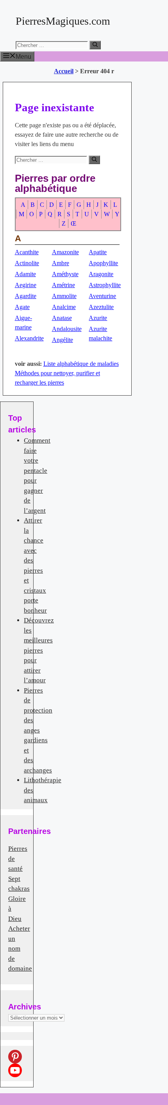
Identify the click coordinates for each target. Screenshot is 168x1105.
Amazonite (65, 252)
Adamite (25, 274)
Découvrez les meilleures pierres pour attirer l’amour (39, 650)
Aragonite (101, 274)
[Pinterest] (15, 1056)
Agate (22, 307)
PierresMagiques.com (63, 21)
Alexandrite (29, 338)
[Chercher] (95, 45)
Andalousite (67, 329)
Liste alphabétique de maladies (81, 363)
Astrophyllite (105, 285)
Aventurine (102, 296)
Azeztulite (101, 307)
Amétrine (63, 285)
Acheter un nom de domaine (20, 948)
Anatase (62, 318)
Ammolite (64, 296)
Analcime (64, 307)
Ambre (60, 263)
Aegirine (25, 285)
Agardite (25, 296)
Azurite (98, 318)
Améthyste (65, 274)
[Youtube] (15, 1070)
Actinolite (27, 263)
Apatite (98, 252)
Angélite (62, 339)
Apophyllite (103, 263)
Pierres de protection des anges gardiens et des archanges (38, 730)
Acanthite (27, 252)
